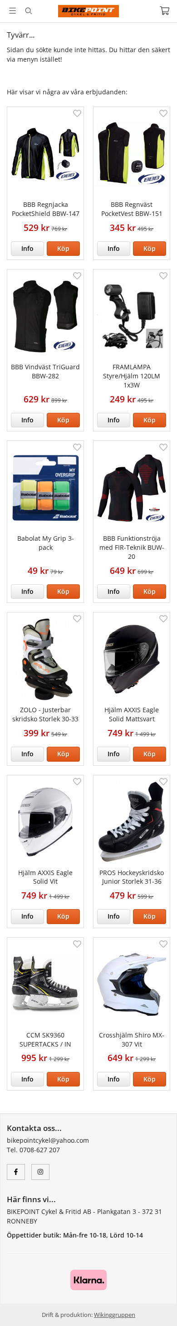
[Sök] (28, 11)
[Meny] (12, 10)
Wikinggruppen (114, 1315)
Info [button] (27, 248)
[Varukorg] (164, 10)
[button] (63, 248)
